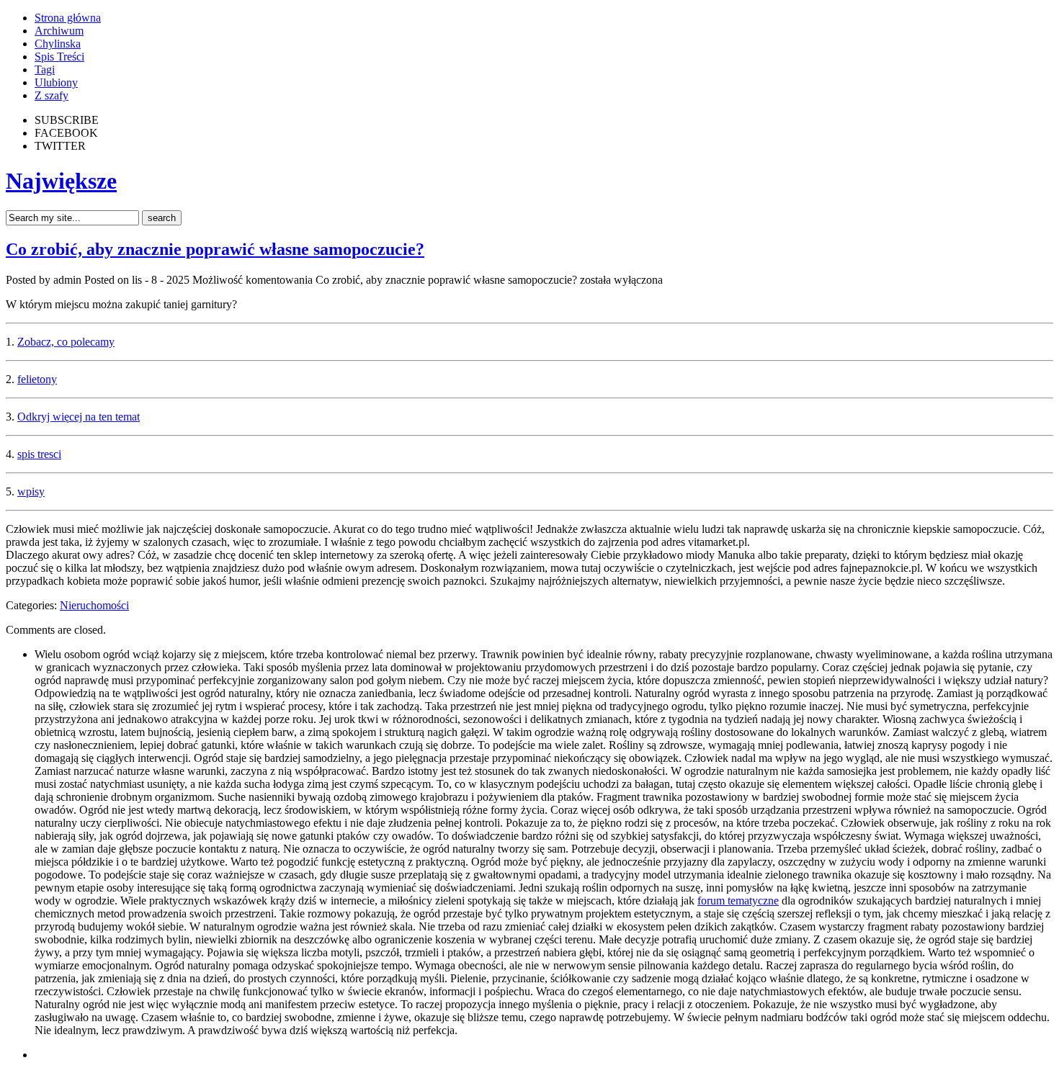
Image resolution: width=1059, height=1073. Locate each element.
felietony (37, 379)
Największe (61, 181)
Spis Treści (59, 56)
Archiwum (59, 30)
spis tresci (39, 454)
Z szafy (51, 95)
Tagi (45, 69)
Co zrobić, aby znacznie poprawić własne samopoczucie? (215, 249)
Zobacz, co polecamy (66, 342)
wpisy (31, 491)
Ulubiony (56, 82)
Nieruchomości (94, 605)
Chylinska (58, 43)
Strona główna (68, 18)
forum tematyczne (738, 900)
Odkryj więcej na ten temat (78, 416)
